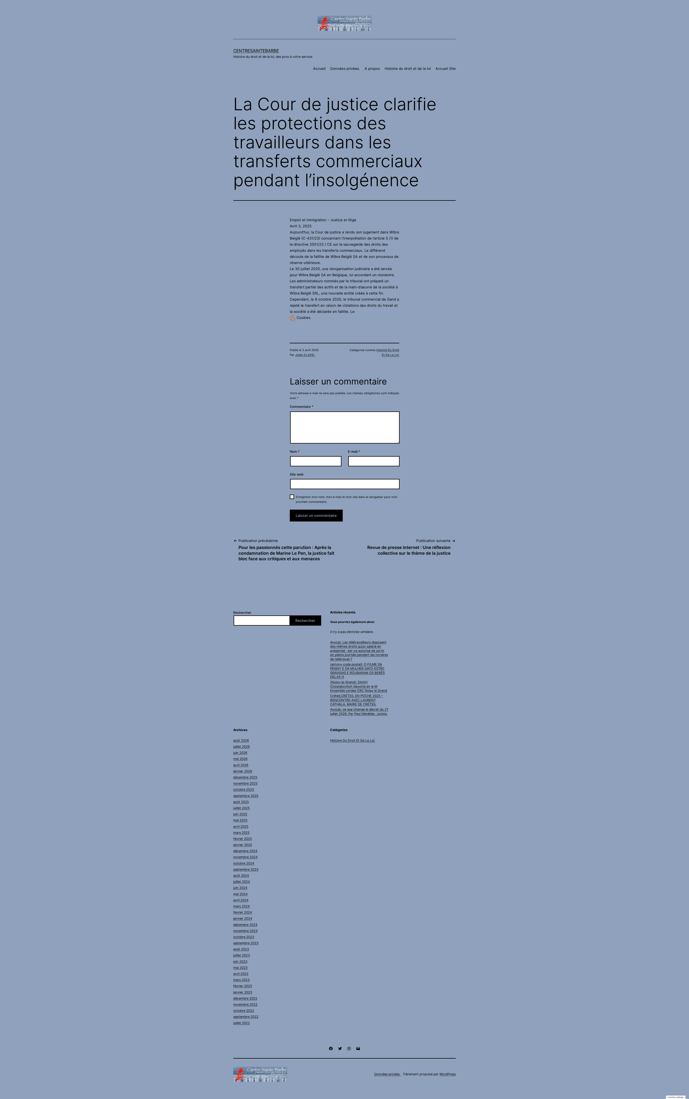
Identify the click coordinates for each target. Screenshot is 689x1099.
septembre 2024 (246, 869)
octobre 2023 (243, 937)
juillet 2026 (241, 746)
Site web (296, 474)
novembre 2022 (245, 1004)
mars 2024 (241, 906)
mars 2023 (241, 980)
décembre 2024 (245, 851)
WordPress (447, 1074)
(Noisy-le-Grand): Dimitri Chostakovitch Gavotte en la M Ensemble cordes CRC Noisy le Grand (358, 686)
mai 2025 (240, 820)
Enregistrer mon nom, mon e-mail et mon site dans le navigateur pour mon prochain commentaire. (346, 499)
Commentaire (301, 407)
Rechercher (242, 613)
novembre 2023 (245, 931)
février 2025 (242, 839)
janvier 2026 (242, 771)
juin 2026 (240, 753)
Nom (294, 451)
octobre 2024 (243, 863)
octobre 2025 (243, 789)
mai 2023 (240, 968)
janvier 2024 (242, 918)
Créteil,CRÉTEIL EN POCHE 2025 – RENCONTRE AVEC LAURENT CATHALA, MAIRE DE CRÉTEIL (356, 700)
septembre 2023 (245, 943)
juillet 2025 (241, 808)
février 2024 (242, 912)
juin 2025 (240, 814)
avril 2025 (240, 826)
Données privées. (345, 68)
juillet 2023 (241, 955)
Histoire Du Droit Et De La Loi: (352, 740)
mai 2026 (240, 759)
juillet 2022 (241, 1023)
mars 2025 (241, 832)
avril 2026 (240, 765)
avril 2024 (241, 900)
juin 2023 (240, 961)
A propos (372, 68)
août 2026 (241, 740)
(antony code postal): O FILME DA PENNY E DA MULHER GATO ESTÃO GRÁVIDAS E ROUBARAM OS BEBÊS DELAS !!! (357, 670)
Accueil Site (445, 68)
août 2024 (241, 875)
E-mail (354, 451)
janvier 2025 (242, 845)
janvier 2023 (242, 992)
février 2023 (242, 986)
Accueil (319, 68)
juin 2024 (240, 888)
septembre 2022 (245, 1017)
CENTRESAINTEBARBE (256, 50)
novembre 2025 (245, 783)
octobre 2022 (243, 1010)
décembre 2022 (245, 998)
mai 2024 (240, 894)
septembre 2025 (245, 796)
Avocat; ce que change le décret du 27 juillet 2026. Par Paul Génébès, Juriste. (359, 711)
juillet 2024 (241, 882)
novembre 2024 (245, 857)
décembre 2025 (245, 777)
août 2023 (241, 949)
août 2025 (241, 802)
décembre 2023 (245, 925)
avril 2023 (240, 974)
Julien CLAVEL (305, 355)
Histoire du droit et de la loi (408, 68)
